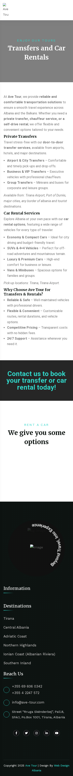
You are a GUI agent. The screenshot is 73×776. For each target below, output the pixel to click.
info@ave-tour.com (28, 702)
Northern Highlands (19, 645)
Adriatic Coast (15, 636)
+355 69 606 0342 (27, 686)
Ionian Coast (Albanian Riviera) (29, 654)
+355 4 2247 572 (25, 693)
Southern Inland (17, 663)
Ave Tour (31, 765)
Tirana (8, 618)
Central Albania (16, 627)
